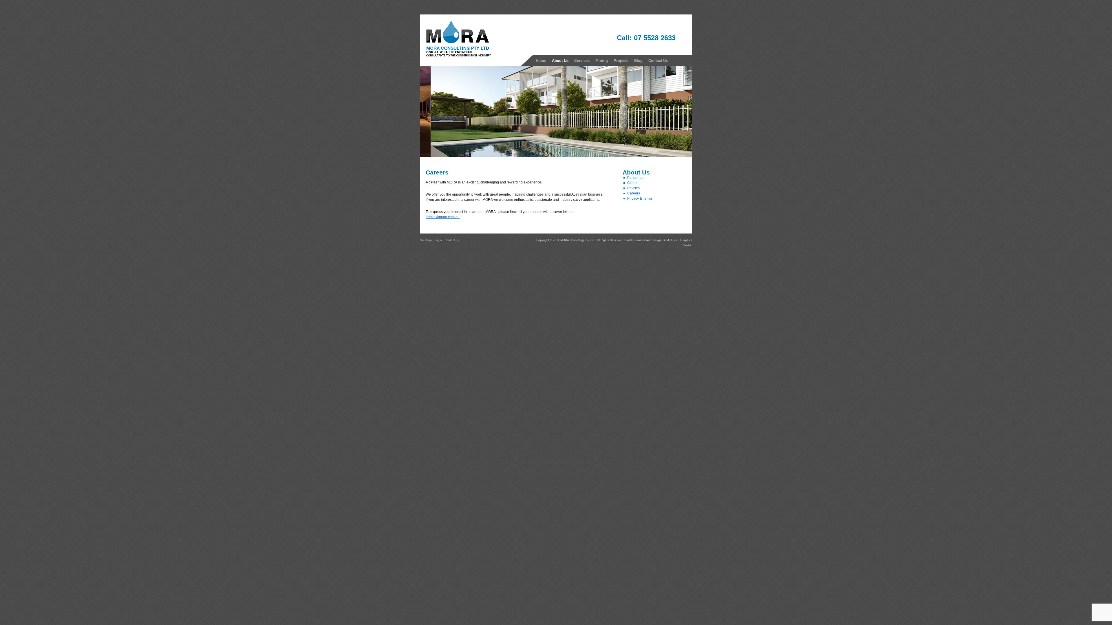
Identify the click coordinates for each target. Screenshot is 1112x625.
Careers (633, 193)
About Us (560, 60)
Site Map (426, 240)
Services (582, 60)
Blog (638, 60)
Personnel (635, 178)
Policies (633, 188)
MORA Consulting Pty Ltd (577, 240)
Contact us (452, 240)
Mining (601, 60)
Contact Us (658, 60)
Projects (621, 60)
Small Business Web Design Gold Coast (651, 240)
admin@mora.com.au (443, 217)
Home (541, 60)
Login (438, 240)
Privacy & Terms (639, 198)
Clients (632, 183)
